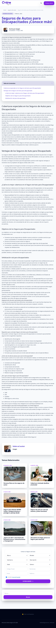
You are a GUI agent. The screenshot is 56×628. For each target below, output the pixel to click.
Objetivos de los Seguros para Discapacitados (18, 96)
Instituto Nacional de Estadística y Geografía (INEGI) (21, 45)
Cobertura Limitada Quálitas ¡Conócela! (40, 484)
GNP (6, 392)
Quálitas (7, 396)
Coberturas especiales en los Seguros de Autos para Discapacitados (22, 88)
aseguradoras (7, 41)
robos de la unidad (31, 137)
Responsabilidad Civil (10, 195)
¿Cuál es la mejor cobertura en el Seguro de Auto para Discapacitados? (24, 93)
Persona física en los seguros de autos (14, 484)
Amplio (47, 121)
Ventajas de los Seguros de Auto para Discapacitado (18, 90)
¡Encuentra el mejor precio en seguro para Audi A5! (40, 538)
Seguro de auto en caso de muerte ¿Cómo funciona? (39, 510)
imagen (18, 29)
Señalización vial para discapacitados (15, 98)
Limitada (7, 199)
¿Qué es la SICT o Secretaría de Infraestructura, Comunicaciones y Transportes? (14, 539)
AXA (6, 394)
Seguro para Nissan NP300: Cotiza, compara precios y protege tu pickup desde (12, 511)
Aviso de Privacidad (16, 577)
